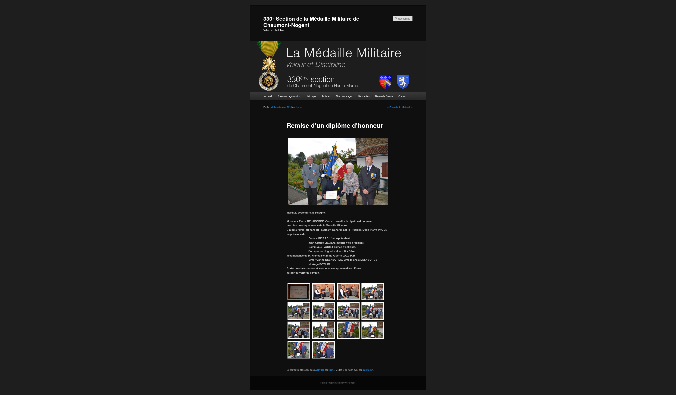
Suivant (407, 107)
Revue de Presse (384, 96)
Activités (326, 96)
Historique (311, 96)
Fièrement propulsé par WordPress (338, 382)
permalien (368, 369)
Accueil (268, 96)
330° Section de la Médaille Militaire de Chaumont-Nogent (311, 22)
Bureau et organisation (288, 96)
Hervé (299, 107)
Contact (402, 96)
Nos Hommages (344, 96)
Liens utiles (364, 96)
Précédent (393, 107)
